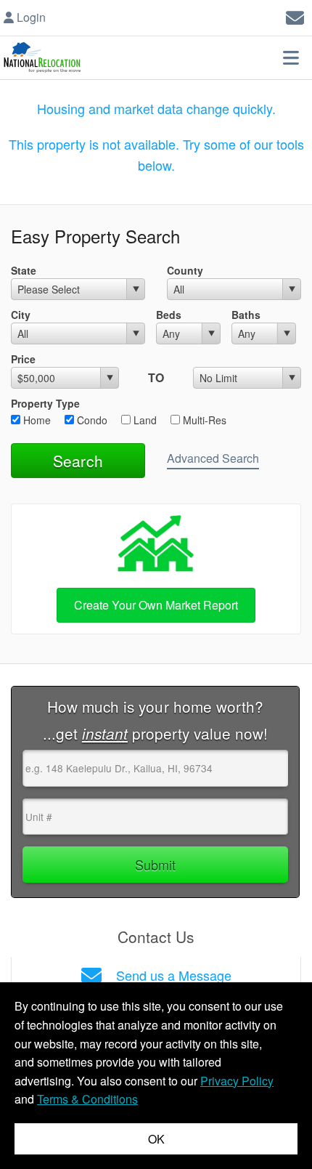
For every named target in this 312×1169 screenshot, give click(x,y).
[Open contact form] (295, 15)
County (185, 270)
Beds (168, 314)
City (20, 314)
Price (23, 359)
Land (144, 420)
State (23, 270)
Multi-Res (203, 420)
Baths (245, 314)
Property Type (45, 403)
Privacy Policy (237, 1080)
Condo (90, 420)
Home (35, 420)
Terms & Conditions (87, 1099)
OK (156, 1138)
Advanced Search (213, 458)
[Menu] (291, 57)
